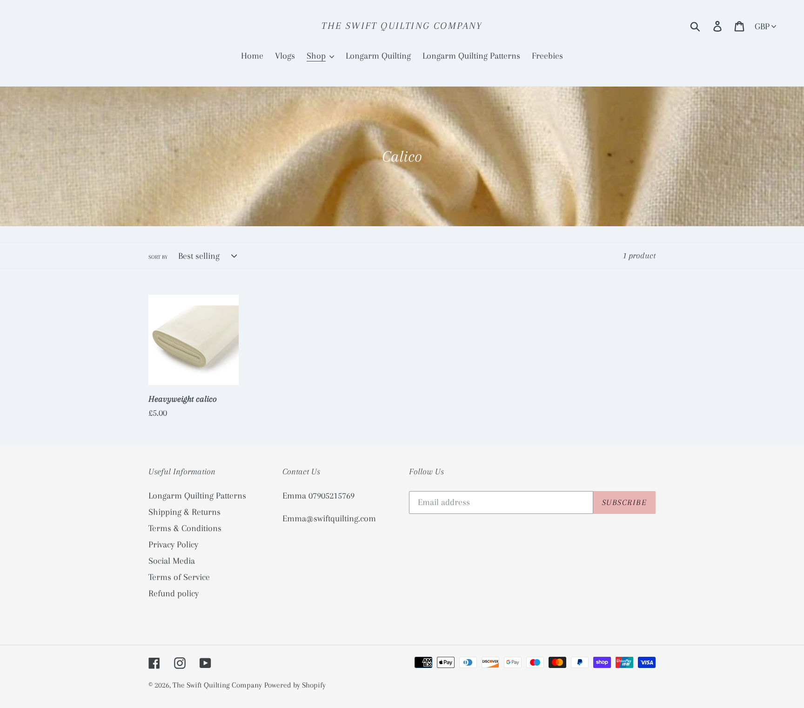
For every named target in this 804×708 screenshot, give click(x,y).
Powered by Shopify (295, 685)
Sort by (158, 257)
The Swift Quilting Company (402, 25)
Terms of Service (179, 577)
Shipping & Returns (184, 512)
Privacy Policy (173, 544)
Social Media (171, 561)
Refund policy (173, 593)
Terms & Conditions (184, 528)
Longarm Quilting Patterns (197, 496)
